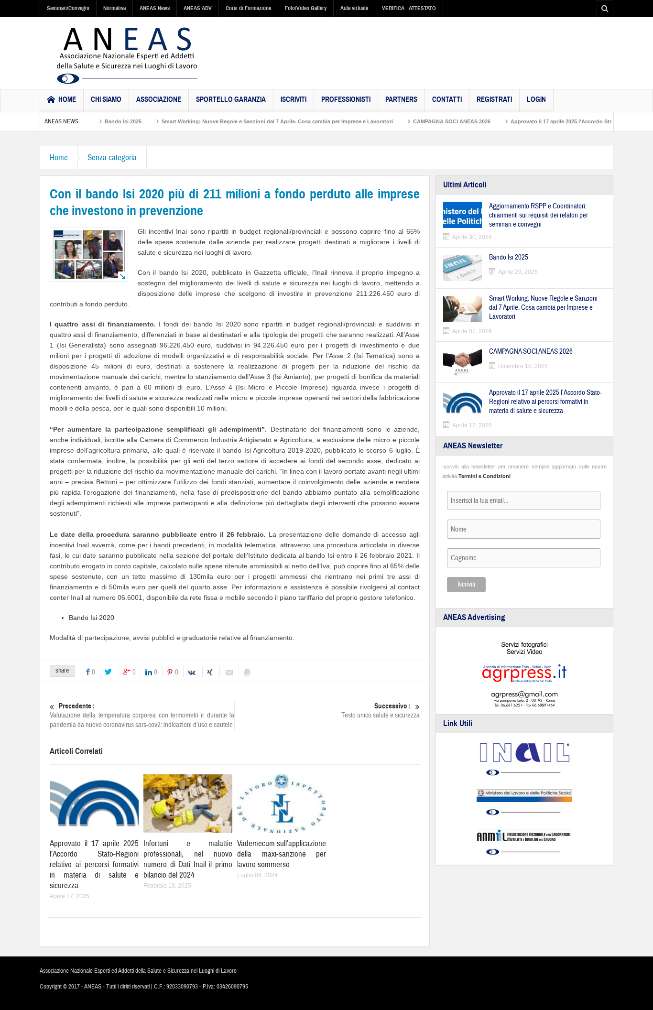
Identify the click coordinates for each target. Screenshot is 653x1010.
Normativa (114, 8)
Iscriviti (293, 99)
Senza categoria (112, 157)
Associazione (158, 99)
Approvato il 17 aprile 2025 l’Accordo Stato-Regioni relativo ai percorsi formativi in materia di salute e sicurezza (94, 864)
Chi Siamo (106, 99)
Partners (401, 99)
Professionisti (345, 99)
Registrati (494, 99)
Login (536, 99)
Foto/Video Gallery (305, 8)
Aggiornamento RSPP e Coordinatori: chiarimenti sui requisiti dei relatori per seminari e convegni (538, 215)
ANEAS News (155, 8)
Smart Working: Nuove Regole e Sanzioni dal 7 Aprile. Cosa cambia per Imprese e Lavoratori (256, 121)
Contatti (447, 99)
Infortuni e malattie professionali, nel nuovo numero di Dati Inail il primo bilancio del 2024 (187, 859)
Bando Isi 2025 (102, 121)
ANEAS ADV (198, 8)
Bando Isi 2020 (91, 617)
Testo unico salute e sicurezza (380, 711)
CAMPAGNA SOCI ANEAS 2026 (431, 121)
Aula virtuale (354, 8)
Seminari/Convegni (68, 8)
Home (59, 157)
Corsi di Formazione (248, 8)
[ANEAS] (127, 55)
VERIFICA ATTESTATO (409, 8)
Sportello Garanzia (231, 99)
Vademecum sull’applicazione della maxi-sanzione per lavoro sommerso (281, 853)
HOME (67, 99)
